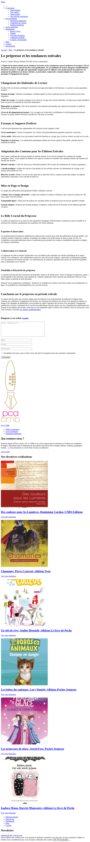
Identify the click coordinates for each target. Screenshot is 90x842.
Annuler (25, 318)
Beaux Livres (15, 31)
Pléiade (13, 33)
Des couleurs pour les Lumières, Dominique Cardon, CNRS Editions (42, 511)
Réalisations (10, 29)
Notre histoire (15, 10)
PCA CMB (5, 425)
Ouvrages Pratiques (17, 35)
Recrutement (10, 46)
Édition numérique (17, 25)
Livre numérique (12, 27)
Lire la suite (5, 452)
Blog (7, 42)
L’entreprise (10, 8)
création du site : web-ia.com (11, 835)
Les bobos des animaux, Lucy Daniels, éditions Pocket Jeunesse (38, 689)
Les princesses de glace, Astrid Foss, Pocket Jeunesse (32, 748)
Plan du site (10, 819)
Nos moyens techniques (19, 16)
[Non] (69, 840)
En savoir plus (63, 840)
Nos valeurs (14, 12)
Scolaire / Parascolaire (18, 40)
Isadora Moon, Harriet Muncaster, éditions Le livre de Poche (37, 808)
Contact (8, 44)
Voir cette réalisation (8, 517)
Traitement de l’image (18, 23)
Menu (3, 2)
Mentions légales (12, 817)
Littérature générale (17, 38)
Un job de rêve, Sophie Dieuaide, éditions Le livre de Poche (36, 630)
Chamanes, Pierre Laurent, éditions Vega (26, 571)
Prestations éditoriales (18, 21)
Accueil (4, 50)
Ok (55, 840)
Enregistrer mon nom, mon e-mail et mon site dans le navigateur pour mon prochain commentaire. (40, 353)
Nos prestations (11, 19)
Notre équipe (15, 14)
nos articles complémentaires (30, 310)
